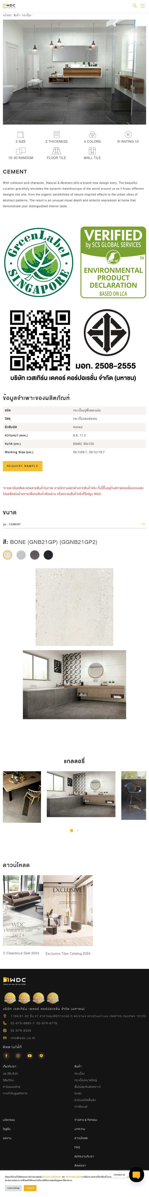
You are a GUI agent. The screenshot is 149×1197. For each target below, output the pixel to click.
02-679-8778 (47, 1023)
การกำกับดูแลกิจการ (15, 1093)
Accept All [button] (30, 1188)
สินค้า (17, 15)
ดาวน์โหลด (81, 1138)
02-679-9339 (21, 1031)
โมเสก (78, 1093)
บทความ (79, 1129)
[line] (41, 1055)
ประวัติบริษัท (10, 1073)
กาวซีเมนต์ (80, 1107)
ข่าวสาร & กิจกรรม (85, 1120)
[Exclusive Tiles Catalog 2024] (68, 910)
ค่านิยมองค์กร (11, 1087)
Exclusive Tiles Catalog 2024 (68, 953)
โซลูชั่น (7, 1129)
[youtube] (32, 1055)
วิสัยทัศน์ (8, 1080)
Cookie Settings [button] (13, 1188)
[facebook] (9, 1055)
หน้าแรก (7, 15)
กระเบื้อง (26, 15)
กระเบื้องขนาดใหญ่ (85, 1080)
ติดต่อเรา (80, 1165)
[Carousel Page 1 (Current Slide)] (72, 830)
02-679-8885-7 (23, 1023)
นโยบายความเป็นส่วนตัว (52, 1177)
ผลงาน (7, 1138)
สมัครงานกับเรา (84, 1156)
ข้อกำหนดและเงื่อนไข (74, 1177)
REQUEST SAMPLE (22, 466)
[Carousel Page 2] (77, 830)
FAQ (77, 1147)
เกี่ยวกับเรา (9, 1066)
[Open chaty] (136, 1174)
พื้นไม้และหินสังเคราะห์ (87, 1087)
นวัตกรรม (9, 1120)
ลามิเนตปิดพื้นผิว (85, 1100)
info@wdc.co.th (23, 1038)
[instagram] (20, 1055)
